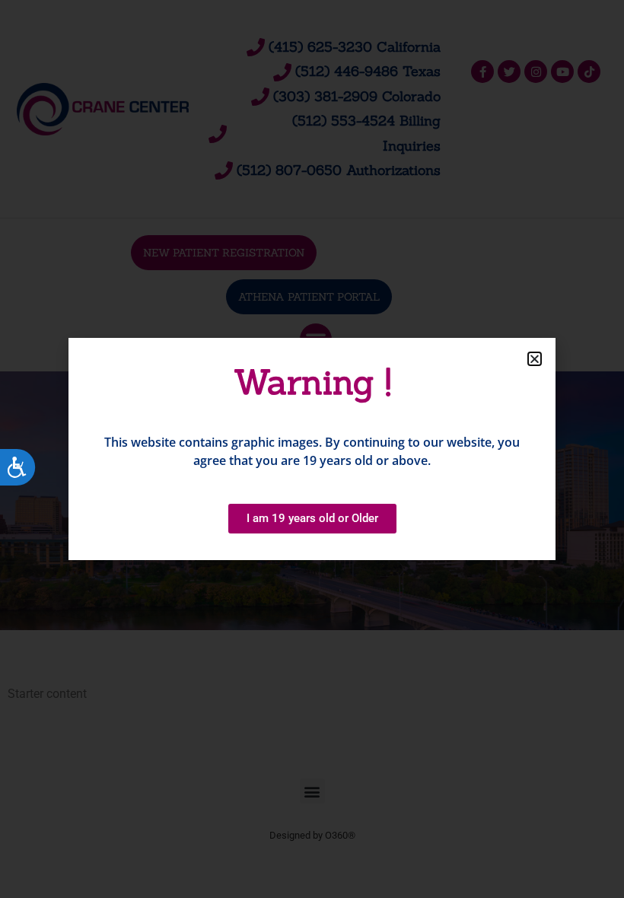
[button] (534, 359)
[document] (312, 449)
